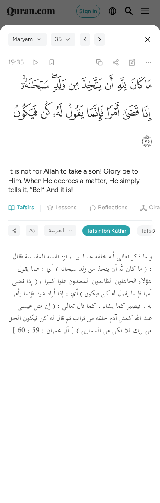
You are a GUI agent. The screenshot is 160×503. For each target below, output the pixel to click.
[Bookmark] (51, 62)
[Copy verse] (99, 62)
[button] (148, 87)
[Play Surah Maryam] (35, 62)
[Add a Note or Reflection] (132, 62)
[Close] (147, 39)
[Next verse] (99, 39)
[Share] (115, 62)
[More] (149, 62)
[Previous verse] (85, 39)
